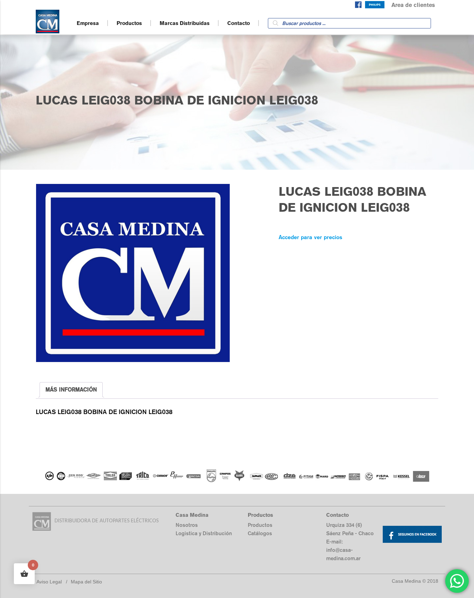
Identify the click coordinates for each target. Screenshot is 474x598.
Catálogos (260, 533)
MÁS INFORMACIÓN (71, 389)
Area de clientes (413, 5)
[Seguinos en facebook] (358, 6)
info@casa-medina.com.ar (343, 554)
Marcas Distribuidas (185, 23)
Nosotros (187, 525)
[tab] (71, 389)
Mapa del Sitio (86, 581)
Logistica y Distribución (204, 533)
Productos (129, 23)
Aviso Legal (49, 581)
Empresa (88, 23)
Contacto (238, 23)
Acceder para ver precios (310, 237)
